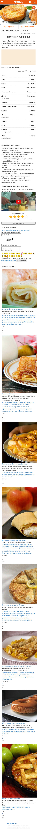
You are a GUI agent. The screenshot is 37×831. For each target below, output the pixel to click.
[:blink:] (10, 256)
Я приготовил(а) (18, 223)
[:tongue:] (17, 256)
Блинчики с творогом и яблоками (14, 540)
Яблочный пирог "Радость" (11, 798)
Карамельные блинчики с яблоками (14, 464)
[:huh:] (5, 256)
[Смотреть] (18, 201)
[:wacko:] (5, 253)
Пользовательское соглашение (18, 826)
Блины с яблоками (8, 394)
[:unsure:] (2, 256)
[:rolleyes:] (29, 253)
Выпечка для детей (23, 230)
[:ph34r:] (33, 253)
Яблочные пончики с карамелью (13, 723)
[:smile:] (24, 253)
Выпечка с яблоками (8, 230)
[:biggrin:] (21, 256)
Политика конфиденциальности (18, 828)
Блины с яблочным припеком (12, 309)
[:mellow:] (14, 256)
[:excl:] (7, 256)
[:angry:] (19, 256)
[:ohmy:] (10, 253)
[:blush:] (31, 253)
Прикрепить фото (9, 260)
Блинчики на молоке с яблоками (13, 605)
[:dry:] (14, 253)
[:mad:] (26, 253)
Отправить (22, 260)
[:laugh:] (12, 256)
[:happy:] (17, 253)
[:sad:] (7, 253)
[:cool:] (19, 253)
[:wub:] (21, 253)
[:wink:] (2, 253)
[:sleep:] (12, 253)
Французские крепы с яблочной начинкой (16, 666)
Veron (34, 33)
